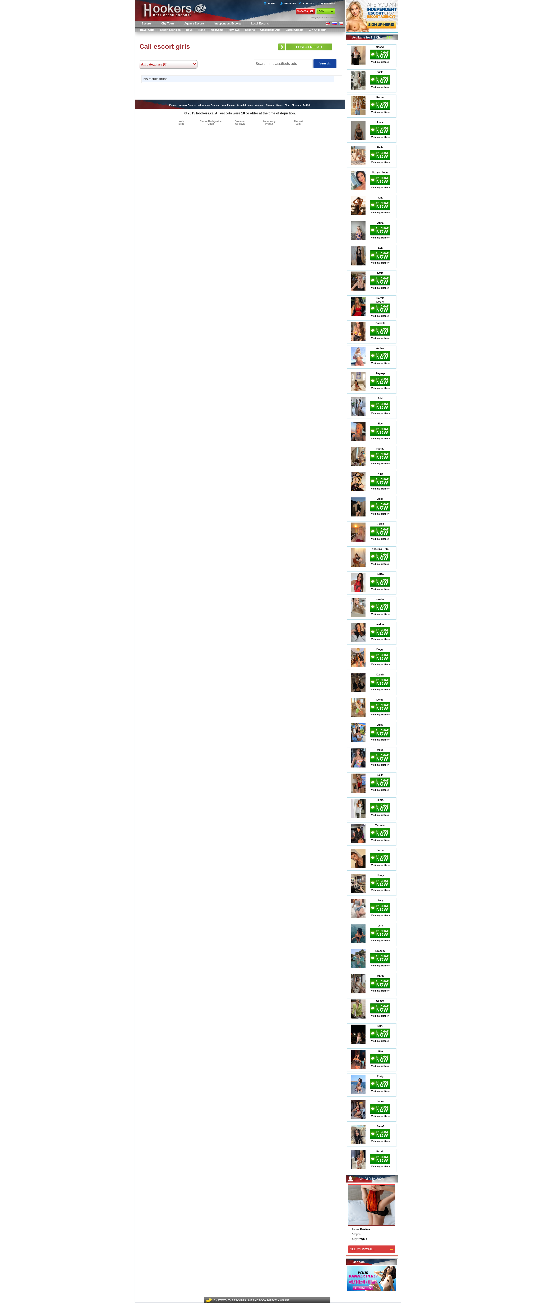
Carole (380, 298)
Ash (181, 121)
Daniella (380, 323)
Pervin (380, 1151)
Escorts (250, 29)
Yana (380, 197)
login (320, 11)
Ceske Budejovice (211, 121)
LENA (380, 800)
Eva (380, 247)
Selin (380, 775)
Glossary (296, 105)
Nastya (380, 47)
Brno (181, 124)
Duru (380, 1026)
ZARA (380, 574)
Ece (380, 423)
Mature (279, 105)
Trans (201, 29)
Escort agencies (170, 29)
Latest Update (294, 29)
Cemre (380, 1000)
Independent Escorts (227, 23)
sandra (380, 599)
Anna (380, 222)
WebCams (216, 29)
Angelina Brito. (380, 549)
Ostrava (240, 124)
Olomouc (240, 121)
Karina (380, 97)
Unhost (298, 121)
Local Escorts (260, 23)
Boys (189, 29)
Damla (380, 674)
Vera (380, 925)
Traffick (307, 105)
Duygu (380, 649)
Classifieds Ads (270, 29)
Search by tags (245, 105)
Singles (270, 105)
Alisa (380, 724)
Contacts (302, 11)
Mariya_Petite (380, 172)
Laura (380, 1101)
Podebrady (269, 121)
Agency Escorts (187, 105)
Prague (269, 124)
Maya (380, 749)
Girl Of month (317, 29)
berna (380, 850)
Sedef (380, 1126)
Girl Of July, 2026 (371, 1179)
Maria (380, 975)
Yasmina (380, 825)
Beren (380, 524)
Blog (287, 105)
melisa (380, 624)
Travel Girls (147, 29)
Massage (259, 105)
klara (380, 122)
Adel (380, 398)
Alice (380, 498)
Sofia (380, 273)
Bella (380, 147)
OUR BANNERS (326, 3)
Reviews (234, 29)
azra (380, 1051)
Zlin (298, 124)
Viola (380, 72)
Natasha (380, 950)
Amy (380, 900)
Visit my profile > (380, 62)
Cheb (211, 124)
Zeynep (380, 373)
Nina (380, 473)
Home (271, 3)
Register (289, 3)
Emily (380, 1076)
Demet (380, 699)
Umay (380, 875)
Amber (380, 348)
